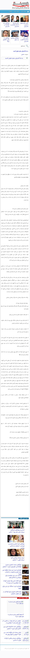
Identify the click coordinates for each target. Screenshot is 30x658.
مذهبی (22, 54)
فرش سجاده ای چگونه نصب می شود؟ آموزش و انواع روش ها (12, 633)
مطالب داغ (23, 11)
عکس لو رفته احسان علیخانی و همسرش (15, 24)
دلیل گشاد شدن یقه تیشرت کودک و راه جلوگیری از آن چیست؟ (12, 582)
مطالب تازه (16, 11)
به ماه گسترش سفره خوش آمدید (20, 51)
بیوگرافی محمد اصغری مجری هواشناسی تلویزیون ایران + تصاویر (12, 566)
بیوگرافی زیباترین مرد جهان (15, 39)
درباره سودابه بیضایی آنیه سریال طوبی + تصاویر (17, 559)
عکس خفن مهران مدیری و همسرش (24, 24)
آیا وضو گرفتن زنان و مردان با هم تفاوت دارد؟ (16, 615)
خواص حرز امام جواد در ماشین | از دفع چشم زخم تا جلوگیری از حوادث (12, 623)
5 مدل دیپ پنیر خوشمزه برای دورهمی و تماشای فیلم (13, 576)
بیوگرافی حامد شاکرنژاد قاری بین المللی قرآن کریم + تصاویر (12, 628)
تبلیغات (10, 11)
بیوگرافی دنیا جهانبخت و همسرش (6, 24)
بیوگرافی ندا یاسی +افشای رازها (6, 39)
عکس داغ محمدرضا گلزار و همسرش (24, 39)
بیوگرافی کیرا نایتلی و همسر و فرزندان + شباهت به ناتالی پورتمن (16, 546)
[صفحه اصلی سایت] (28, 12)
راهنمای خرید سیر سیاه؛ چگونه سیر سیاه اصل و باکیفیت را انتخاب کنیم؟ (12, 572)
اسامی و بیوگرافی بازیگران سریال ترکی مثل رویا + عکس (16, 531)
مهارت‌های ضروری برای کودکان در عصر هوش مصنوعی (12, 593)
